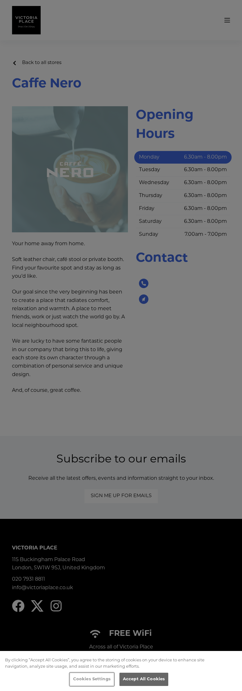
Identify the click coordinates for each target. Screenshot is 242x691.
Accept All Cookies (144, 679)
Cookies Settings (92, 679)
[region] (121, 671)
